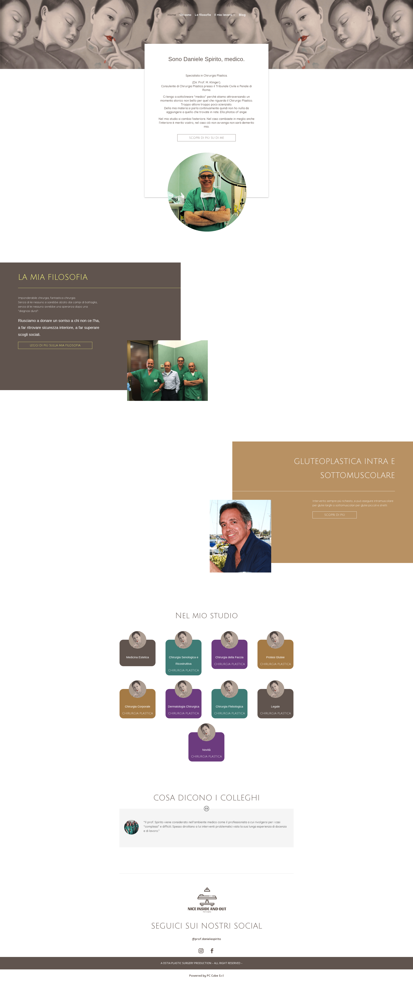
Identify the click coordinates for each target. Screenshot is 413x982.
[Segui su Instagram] (201, 951)
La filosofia (203, 15)
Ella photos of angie (233, 112)
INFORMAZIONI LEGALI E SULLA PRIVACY (268, 963)
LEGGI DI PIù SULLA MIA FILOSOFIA (55, 345)
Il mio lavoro (223, 15)
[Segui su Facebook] (212, 951)
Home (172, 15)
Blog (242, 15)
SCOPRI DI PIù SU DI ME (206, 137)
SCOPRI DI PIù (334, 514)
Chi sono (185, 15)
